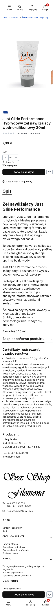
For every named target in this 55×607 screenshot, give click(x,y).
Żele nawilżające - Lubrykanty (35, 17)
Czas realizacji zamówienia (15, 550)
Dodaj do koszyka (23, 172)
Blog (4, 530)
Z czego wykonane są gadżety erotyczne (23, 566)
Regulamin (7, 569)
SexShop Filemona (10, 17)
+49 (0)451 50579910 (15, 452)
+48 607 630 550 (16, 503)
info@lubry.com (11, 456)
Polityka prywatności (12, 572)
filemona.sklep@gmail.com (20, 511)
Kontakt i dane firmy (12, 527)
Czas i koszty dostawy (13, 547)
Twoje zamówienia (11, 588)
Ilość (4, 152)
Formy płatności (10, 544)
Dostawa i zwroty (11, 553)
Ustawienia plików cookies (15, 575)
